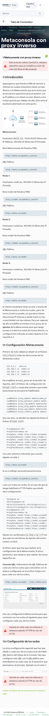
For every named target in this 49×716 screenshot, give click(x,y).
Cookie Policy (34, 715)
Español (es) (30, 5)
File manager (8, 715)
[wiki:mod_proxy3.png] (25, 671)
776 (14, 5)
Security (45, 715)
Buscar (40, 13)
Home (4, 30)
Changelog (41, 712)
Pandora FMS (13, 28)
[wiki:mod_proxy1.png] (25, 118)
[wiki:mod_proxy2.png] (25, 598)
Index (32, 712)
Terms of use (21, 715)
